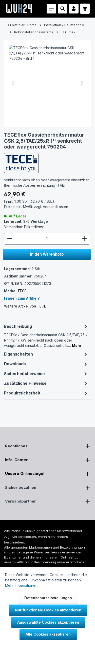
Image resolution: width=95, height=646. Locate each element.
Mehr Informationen (21, 585)
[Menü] (51, 9)
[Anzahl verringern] (9, 239)
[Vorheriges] (13, 83)
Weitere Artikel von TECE (25, 306)
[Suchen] (63, 9)
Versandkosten (24, 537)
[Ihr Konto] (74, 9)
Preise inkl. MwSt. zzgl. (36, 206)
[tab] (46, 335)
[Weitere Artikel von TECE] (21, 163)
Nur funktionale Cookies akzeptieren (48, 610)
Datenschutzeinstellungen (48, 598)
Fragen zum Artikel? (22, 298)
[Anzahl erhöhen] (84, 239)
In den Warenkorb (47, 254)
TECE (22, 291)
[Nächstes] (81, 83)
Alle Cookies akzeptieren (48, 634)
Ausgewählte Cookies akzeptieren (48, 622)
